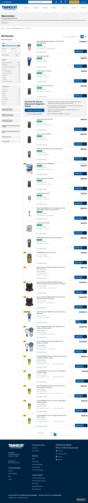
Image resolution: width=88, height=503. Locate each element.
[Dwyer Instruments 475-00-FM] (29, 184)
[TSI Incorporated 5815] (29, 61)
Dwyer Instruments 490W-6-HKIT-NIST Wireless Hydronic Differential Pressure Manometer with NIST (51, 283)
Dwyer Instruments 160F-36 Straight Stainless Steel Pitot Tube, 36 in (51, 268)
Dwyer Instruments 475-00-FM (45, 178)
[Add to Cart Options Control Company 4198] (85, 203)
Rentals (54, 8)
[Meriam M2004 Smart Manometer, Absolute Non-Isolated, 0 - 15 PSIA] (29, 347)
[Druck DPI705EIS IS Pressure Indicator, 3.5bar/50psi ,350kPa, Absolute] (29, 406)
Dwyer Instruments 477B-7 (44, 134)
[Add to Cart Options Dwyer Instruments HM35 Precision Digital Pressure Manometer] (85, 321)
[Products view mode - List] (82, 36)
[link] (51, 434)
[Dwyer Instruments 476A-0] (29, 76)
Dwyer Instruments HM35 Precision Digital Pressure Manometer (51, 312)
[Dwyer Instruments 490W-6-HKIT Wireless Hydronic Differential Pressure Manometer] (29, 302)
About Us (65, 8)
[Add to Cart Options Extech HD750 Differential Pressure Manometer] (85, 159)
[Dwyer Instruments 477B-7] (29, 139)
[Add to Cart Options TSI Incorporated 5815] (85, 66)
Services (26, 8)
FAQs (33, 459)
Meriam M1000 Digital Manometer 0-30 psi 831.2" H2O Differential (50, 42)
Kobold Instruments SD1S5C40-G (46, 163)
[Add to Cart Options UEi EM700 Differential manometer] (85, 262)
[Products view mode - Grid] (85, 36)
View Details (78, 321)
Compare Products (42, 52)
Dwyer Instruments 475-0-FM (45, 119)
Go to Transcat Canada (37, 470)
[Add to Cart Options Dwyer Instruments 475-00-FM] (85, 188)
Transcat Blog (35, 461)
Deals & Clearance (36, 489)
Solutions (35, 8)
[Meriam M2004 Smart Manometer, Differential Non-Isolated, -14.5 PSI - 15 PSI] (29, 332)
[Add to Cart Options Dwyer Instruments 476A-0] (85, 81)
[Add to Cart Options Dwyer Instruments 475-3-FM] (85, 95)
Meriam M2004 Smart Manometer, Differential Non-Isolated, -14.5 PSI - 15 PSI (51, 327)
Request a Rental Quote (34, 110)
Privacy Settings (36, 467)
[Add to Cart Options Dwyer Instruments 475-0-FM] (85, 129)
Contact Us (83, 8)
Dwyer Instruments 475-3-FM (45, 86)
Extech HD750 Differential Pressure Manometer (50, 149)
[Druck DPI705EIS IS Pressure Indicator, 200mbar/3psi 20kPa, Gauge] (29, 421)
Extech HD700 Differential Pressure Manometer (50, 238)
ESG (9, 476)
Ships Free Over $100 (41, 47)
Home (2, 28)
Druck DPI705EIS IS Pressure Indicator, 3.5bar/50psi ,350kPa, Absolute (51, 401)
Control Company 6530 (43, 223)
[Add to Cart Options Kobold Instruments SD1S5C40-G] (85, 173)
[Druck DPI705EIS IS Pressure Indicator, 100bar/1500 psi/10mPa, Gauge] (29, 376)
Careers (10, 479)
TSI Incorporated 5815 (43, 56)
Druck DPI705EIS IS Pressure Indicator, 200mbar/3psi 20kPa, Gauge (51, 416)
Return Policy (35, 483)
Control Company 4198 (43, 193)
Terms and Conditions (37, 464)
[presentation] (11, 37)
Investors (74, 8)
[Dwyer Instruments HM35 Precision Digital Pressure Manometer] (29, 317)
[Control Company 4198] (29, 198)
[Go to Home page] (10, 8)
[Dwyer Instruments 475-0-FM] (29, 124)
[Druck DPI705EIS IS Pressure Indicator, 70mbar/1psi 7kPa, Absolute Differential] (29, 391)
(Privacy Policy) (57, 495)
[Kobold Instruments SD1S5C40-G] (29, 169)
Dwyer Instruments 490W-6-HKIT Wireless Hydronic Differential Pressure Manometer (51, 297)
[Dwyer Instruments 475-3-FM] (29, 91)
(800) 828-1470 (12, 461)
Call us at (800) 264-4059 (34, 114)
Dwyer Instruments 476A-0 (44, 71)
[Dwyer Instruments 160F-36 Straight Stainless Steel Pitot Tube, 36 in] (29, 272)
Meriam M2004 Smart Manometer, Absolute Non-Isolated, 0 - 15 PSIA (50, 342)
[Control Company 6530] (29, 228)
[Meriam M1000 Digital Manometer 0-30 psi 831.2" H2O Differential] (29, 46)
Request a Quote (74, 2)
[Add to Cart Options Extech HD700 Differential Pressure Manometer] (85, 247)
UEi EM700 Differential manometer (46, 252)
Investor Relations (12, 473)
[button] (84, 2)
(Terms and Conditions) (31, 495)
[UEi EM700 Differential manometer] (29, 258)
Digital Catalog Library (37, 486)
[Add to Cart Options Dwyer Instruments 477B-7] (85, 144)
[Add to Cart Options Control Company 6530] (85, 233)
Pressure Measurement (17, 28)
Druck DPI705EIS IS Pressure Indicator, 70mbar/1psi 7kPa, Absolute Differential (51, 386)
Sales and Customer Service (39, 481)
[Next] (71, 434)
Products (45, 8)
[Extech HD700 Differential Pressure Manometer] (29, 243)
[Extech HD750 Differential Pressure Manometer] (29, 154)
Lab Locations (35, 450)
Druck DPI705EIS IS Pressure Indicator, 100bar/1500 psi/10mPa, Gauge (51, 372)
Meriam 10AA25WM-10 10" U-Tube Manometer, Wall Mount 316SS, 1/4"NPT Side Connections (51, 209)
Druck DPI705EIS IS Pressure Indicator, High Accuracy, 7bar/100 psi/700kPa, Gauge (52, 357)
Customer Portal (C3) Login (38, 478)
